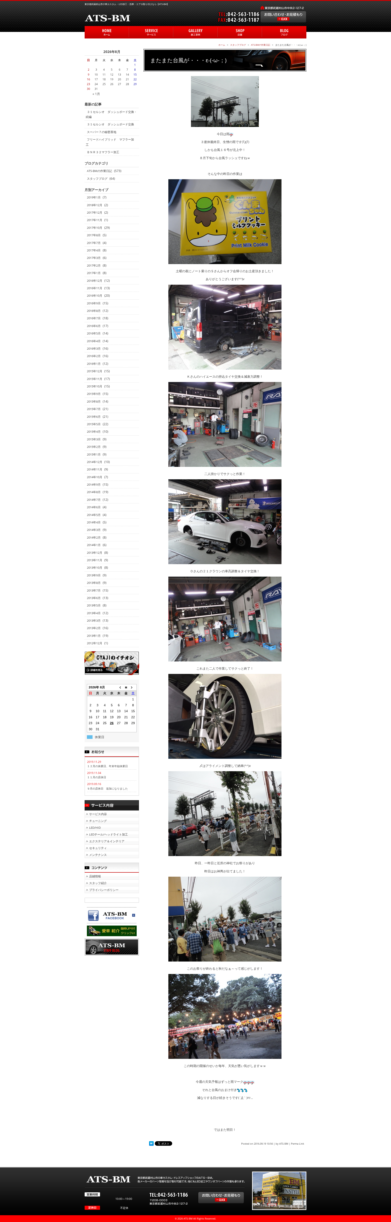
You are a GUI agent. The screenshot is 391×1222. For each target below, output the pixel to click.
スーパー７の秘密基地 (101, 132)
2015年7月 (94, 409)
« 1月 (96, 94)
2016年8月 (94, 311)
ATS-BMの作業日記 (99, 171)
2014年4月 (94, 522)
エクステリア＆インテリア (106, 841)
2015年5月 (94, 424)
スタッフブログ (97, 179)
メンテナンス (98, 855)
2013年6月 (94, 598)
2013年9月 (94, 575)
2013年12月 (94, 553)
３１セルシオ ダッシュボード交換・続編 (111, 114)
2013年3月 (94, 620)
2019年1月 (94, 197)
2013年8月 (94, 583)
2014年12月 (94, 462)
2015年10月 (94, 386)
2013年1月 (94, 636)
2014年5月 (94, 515)
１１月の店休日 (96, 777)
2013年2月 (94, 628)
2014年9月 (94, 484)
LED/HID (95, 828)
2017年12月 (94, 212)
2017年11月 (94, 220)
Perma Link (297, 1143)
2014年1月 (94, 545)
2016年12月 (94, 281)
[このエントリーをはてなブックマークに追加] (151, 1143)
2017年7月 (94, 243)
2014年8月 (94, 492)
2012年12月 (94, 643)
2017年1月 (94, 273)
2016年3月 (94, 348)
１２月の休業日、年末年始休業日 (107, 766)
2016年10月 (94, 296)
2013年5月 (94, 605)
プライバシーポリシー (104, 890)
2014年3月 (94, 530)
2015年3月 (94, 439)
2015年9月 (94, 394)
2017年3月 (94, 258)
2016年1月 (94, 364)
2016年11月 (94, 288)
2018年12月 (94, 205)
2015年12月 (94, 371)
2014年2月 (94, 537)
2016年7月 (94, 318)
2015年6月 (94, 417)
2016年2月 (94, 356)
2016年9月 (94, 303)
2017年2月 (94, 265)
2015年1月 (94, 454)
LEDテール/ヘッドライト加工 (108, 834)
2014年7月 (94, 500)
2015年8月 (94, 401)
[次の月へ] (132, 687)
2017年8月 (94, 235)
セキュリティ (98, 848)
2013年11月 (94, 560)
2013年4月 (94, 613)
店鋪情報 (95, 876)
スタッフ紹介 (98, 883)
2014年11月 (94, 469)
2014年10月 (94, 477)
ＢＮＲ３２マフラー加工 (103, 152)
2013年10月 (94, 568)
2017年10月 (94, 228)
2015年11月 (94, 379)
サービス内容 (98, 814)
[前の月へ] (118, 687)
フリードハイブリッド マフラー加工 (110, 141)
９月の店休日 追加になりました (107, 788)
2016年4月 (94, 341)
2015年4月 (94, 432)
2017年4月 (94, 250)
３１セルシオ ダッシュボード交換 (110, 124)
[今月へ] (125, 687)
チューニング (98, 821)
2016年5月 (94, 333)
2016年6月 (94, 326)
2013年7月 (94, 590)
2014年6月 (94, 507)
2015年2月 (94, 447)
